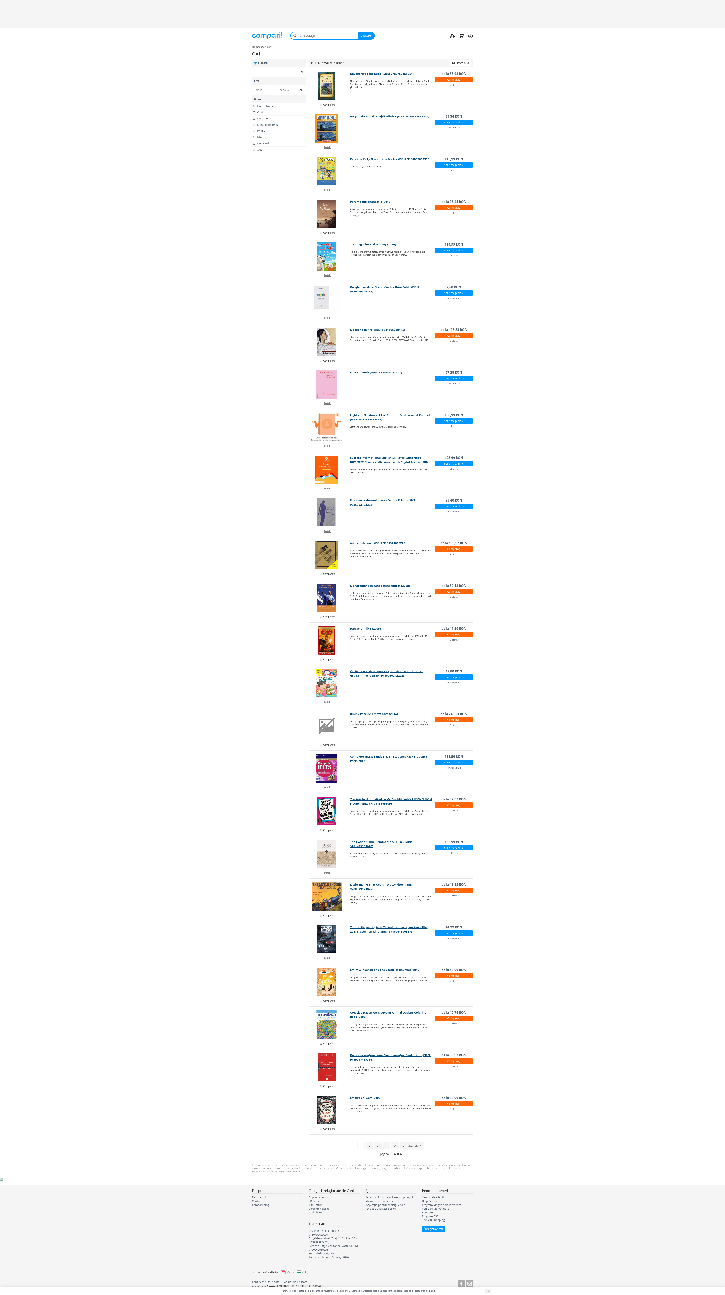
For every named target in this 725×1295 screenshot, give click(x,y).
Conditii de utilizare (294, 1282)
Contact (257, 1201)
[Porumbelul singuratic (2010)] (329, 214)
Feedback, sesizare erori (380, 1208)
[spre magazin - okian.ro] (329, 171)
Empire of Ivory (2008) (365, 1098)
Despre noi (259, 1197)
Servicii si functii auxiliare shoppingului (390, 1197)
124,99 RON (454, 244)
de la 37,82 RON (453, 799)
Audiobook (315, 1212)
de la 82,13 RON (453, 586)
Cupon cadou (317, 1197)
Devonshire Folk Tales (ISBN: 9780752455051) (382, 74)
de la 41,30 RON (453, 628)
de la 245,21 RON (453, 714)
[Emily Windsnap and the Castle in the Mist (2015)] (329, 982)
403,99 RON (454, 458)
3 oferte (454, 212)
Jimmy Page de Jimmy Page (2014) (374, 714)
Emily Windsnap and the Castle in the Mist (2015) (385, 970)
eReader (314, 1201)
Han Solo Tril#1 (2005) (365, 629)
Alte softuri (316, 1205)
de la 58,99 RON (453, 1098)
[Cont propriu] (470, 35)
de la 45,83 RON (453, 884)
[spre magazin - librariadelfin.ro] (329, 299)
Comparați (453, 79)
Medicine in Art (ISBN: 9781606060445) (377, 330)
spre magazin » (454, 122)
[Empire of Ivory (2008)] (329, 1110)
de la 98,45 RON (453, 202)
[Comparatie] (452, 35)
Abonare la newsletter (379, 1201)
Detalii (327, 147)
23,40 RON (454, 500)
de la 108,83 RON (453, 330)
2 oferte (454, 84)
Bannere (427, 1212)
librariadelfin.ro (453, 298)
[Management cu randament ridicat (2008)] (329, 598)
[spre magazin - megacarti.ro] (329, 128)
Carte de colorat (319, 1208)
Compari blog (260, 1205)
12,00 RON (454, 671)
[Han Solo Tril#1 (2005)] (329, 640)
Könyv (290, 1272)
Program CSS (430, 1216)
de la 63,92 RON (453, 1055)
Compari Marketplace (435, 1208)
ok (302, 72)
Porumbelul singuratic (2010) (370, 202)
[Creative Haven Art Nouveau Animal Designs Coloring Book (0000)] (329, 1024)
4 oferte (454, 554)
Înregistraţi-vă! (433, 1229)
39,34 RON (454, 116)
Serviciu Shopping (433, 1220)
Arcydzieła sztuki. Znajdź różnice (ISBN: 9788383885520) (389, 116)
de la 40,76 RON (453, 1012)
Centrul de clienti (433, 1197)
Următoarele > (412, 1145)
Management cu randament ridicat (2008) (380, 586)
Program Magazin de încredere (441, 1205)
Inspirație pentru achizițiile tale (385, 1205)
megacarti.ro (454, 127)
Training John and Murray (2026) (373, 244)
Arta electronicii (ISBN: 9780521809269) (378, 543)
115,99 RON (454, 159)
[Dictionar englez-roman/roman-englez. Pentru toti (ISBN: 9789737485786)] (329, 1067)
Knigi (305, 1272)
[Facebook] (461, 1283)
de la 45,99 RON (453, 970)
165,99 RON (454, 842)
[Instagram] (469, 1283)
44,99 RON (454, 927)
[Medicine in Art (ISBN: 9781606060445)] (329, 342)
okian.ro (454, 170)
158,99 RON (454, 415)
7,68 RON (454, 287)
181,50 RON (454, 756)
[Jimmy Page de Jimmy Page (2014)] (329, 726)
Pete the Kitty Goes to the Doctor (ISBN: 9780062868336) (390, 159)
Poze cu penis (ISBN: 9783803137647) (376, 372)
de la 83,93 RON (453, 74)
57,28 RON (454, 372)
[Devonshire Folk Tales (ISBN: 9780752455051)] (329, 86)
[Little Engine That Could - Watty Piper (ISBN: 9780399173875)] (329, 896)
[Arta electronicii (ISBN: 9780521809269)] (329, 555)
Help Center (429, 1201)
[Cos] (461, 35)
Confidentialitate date (265, 1282)
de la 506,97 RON (453, 543)
